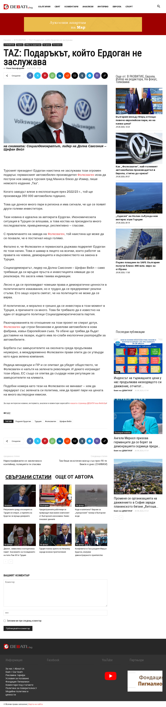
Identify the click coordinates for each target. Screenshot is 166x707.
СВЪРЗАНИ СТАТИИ (28, 477)
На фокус (46, 45)
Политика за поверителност (21, 688)
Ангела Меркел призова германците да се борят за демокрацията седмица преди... (137, 442)
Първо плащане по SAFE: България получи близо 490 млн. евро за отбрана (138, 266)
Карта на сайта (36, 704)
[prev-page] (6, 562)
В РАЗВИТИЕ (20, 40)
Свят (57, 6)
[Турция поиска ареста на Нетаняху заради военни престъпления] (55, 535)
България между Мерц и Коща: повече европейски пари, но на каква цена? (136, 120)
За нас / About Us (15, 668)
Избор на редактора (33, 45)
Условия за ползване (17, 678)
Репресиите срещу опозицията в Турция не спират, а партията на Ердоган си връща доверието (18, 512)
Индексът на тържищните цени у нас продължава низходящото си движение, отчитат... (137, 382)
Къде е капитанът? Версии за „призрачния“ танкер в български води (90, 512)
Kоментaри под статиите (19, 684)
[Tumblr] (82, 75)
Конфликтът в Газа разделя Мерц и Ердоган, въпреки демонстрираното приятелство (91, 551)
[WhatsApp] (52, 75)
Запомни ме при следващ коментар (24, 620)
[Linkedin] (60, 75)
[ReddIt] (67, 75)
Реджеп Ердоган (23, 421)
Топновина (57, 45)
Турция (38, 421)
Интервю (103, 6)
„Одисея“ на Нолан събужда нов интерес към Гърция (137, 217)
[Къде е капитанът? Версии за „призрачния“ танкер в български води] (91, 496)
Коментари (71, 6)
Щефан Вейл (65, 421)
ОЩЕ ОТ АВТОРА (74, 477)
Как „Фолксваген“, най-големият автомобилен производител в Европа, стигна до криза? (137, 170)
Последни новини (122, 432)
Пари (117, 372)
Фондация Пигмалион (17, 681)
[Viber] (97, 75)
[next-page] (11, 562)
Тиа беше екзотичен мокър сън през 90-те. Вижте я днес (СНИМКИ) (83, 462)
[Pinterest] (45, 75)
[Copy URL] (104, 75)
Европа (117, 6)
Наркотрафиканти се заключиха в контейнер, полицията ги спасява (23, 462)
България (44, 6)
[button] (158, 6)
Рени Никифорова (15, 68)
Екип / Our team (14, 671)
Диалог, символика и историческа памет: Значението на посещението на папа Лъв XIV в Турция (19, 551)
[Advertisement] (55, 160)
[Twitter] (37, 75)
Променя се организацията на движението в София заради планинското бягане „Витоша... (136, 502)
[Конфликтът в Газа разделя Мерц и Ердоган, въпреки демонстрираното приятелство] (91, 535)
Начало (7, 40)
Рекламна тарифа (15, 675)
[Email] (74, 75)
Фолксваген (85, 174)
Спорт (129, 6)
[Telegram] (89, 75)
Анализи (88, 6)
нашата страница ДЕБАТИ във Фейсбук (88, 403)
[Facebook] (30, 75)
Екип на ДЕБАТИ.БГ (123, 390)
